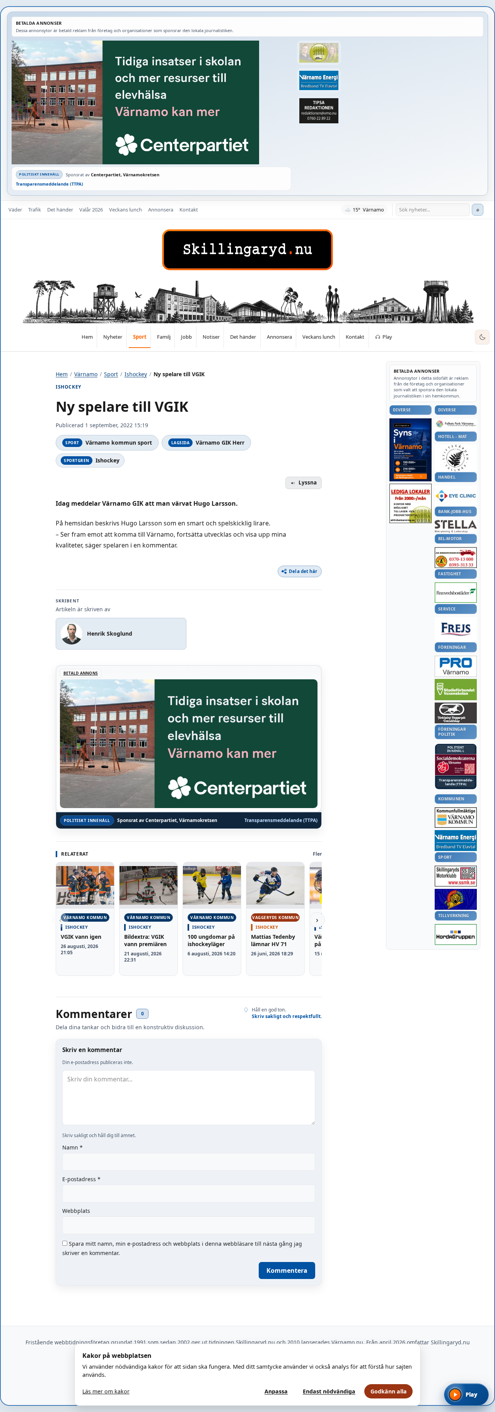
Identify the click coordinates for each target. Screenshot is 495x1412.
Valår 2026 (91, 209)
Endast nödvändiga (329, 1391)
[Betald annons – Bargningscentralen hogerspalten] (456, 557)
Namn (72, 1147)
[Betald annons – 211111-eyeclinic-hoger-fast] (456, 496)
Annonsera (160, 209)
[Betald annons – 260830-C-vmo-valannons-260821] (151, 102)
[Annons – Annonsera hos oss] (410, 450)
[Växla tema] (482, 337)
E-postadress (81, 1179)
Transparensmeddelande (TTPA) (49, 184)
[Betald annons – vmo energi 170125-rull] (456, 840)
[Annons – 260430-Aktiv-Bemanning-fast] (319, 53)
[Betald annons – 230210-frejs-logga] (456, 629)
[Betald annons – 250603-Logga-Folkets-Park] (456, 424)
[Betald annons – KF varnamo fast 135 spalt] (456, 817)
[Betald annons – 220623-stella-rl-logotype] (456, 526)
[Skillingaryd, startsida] (247, 249)
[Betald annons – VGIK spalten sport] (456, 899)
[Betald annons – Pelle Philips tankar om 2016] (319, 80)
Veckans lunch (125, 209)
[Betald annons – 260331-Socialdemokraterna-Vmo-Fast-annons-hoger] (455, 764)
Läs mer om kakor (106, 1391)
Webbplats (76, 1210)
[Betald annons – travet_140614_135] (456, 713)
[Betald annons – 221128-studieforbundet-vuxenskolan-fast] (456, 689)
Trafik (34, 209)
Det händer (60, 209)
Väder (15, 209)
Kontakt (188, 209)
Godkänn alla (388, 1391)
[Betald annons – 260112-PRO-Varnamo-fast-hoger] (456, 666)
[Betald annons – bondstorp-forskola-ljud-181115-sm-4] (319, 111)
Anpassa (276, 1391)
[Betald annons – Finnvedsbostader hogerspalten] (456, 592)
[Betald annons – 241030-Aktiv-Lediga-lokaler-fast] (410, 503)
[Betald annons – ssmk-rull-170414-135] (456, 876)
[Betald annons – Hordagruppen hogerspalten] (456, 934)
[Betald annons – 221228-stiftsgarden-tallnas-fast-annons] (456, 458)
